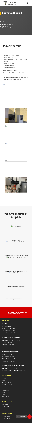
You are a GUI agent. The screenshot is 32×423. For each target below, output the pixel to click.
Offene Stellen (6, 397)
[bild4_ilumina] (16, 175)
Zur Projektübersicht (16, 299)
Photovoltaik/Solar (7, 382)
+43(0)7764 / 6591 (10, 330)
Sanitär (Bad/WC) (7, 384)
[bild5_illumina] (16, 192)
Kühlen (4, 380)
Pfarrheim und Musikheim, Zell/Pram (16, 256)
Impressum (5, 404)
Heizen (4, 378)
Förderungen (5, 390)
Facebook (7, 416)
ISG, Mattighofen (16, 240)
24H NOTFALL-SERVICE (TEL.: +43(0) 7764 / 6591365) (17, 312)
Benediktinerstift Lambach (16, 287)
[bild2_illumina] (16, 140)
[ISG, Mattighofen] (16, 232)
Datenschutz (5, 406)
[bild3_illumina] (16, 158)
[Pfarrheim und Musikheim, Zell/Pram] (16, 247)
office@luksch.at (10, 333)
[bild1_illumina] (16, 123)
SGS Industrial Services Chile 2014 (16, 271)
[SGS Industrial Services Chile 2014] (16, 263)
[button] (29, 416)
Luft (3, 387)
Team (3, 392)
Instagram (7, 418)
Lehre (3, 394)
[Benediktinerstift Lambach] (16, 278)
